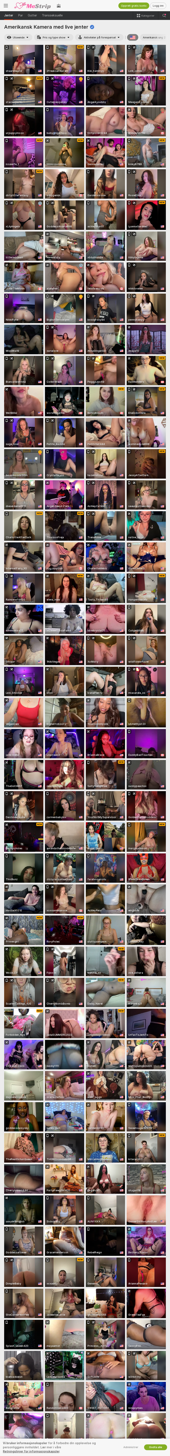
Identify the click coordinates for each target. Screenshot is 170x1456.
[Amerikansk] (132, 37)
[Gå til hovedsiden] (32, 5)
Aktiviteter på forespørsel (100, 37)
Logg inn (158, 5)
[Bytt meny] (6, 5)
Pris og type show (54, 37)
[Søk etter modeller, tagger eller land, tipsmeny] (164, 15)
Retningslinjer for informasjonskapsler (31, 1451)
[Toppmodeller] (58, 5)
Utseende (18, 37)
